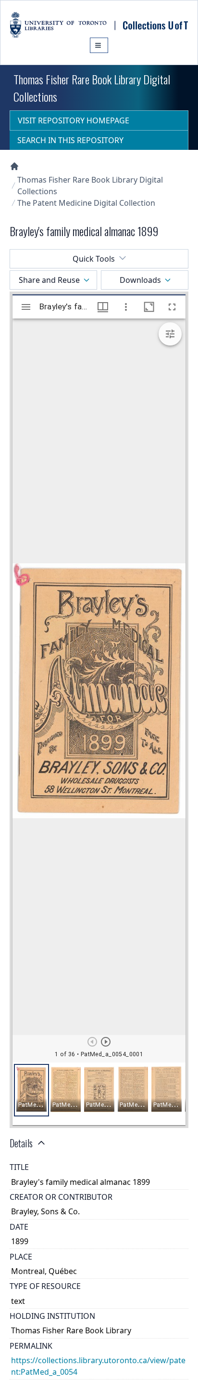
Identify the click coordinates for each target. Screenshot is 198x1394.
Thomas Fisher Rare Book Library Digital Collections (90, 185)
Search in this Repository (70, 140)
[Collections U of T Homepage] (14, 166)
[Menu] (99, 45)
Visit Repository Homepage (73, 120)
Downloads (140, 280)
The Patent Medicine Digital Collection (86, 203)
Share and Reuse (49, 280)
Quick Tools (94, 258)
